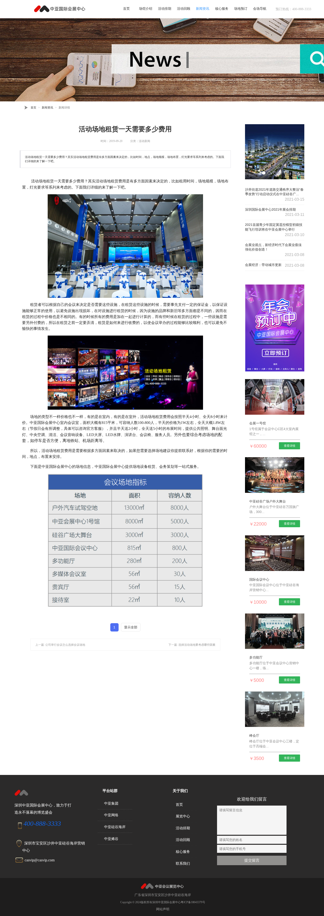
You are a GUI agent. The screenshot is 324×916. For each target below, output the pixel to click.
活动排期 (164, 8)
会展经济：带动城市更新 (263, 265)
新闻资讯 (202, 8)
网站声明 (162, 909)
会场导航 (259, 8)
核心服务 (221, 8)
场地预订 (240, 8)
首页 (126, 8)
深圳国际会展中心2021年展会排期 (270, 209)
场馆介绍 (145, 8)
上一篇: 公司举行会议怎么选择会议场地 (60, 644)
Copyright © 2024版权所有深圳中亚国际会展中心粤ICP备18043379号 (162, 902)
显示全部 (130, 627)
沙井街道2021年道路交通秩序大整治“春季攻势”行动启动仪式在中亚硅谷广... (274, 192)
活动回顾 (183, 8)
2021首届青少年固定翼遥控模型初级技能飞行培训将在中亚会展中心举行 (273, 227)
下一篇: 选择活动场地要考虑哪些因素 (191, 644)
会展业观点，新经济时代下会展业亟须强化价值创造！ (273, 247)
